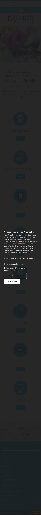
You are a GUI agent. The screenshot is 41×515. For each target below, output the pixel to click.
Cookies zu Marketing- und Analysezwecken (15, 269)
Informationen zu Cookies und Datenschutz (20, 259)
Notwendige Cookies (14, 264)
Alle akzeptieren (11, 281)
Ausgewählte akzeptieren (15, 276)
